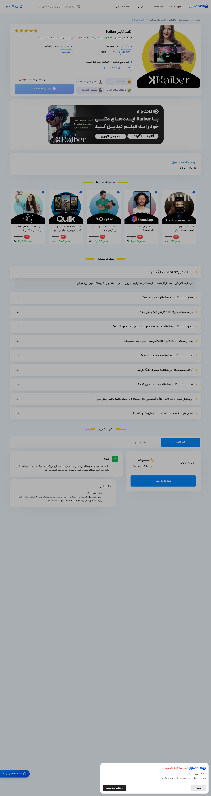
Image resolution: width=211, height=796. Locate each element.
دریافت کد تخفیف (114, 788)
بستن (198, 788)
